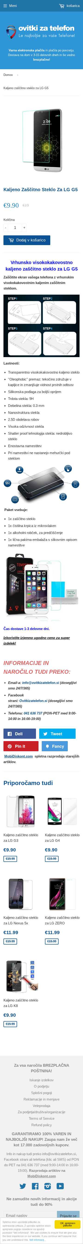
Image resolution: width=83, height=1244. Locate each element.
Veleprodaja (41, 1106)
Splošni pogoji (41, 1093)
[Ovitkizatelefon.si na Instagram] (47, 1188)
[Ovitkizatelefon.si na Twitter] (22, 1188)
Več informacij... (37, 1239)
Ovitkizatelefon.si (33, 701)
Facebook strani (16, 1159)
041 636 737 (33, 713)
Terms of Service (41, 1118)
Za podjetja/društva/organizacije (41, 1112)
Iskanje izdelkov (42, 1080)
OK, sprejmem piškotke (67, 1224)
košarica (73, 6)
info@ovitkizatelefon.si (40, 683)
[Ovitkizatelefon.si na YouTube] (60, 1188)
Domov (8, 75)
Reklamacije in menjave (41, 1099)
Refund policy (41, 1125)
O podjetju (41, 1086)
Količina (9, 219)
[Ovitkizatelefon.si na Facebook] (35, 1188)
